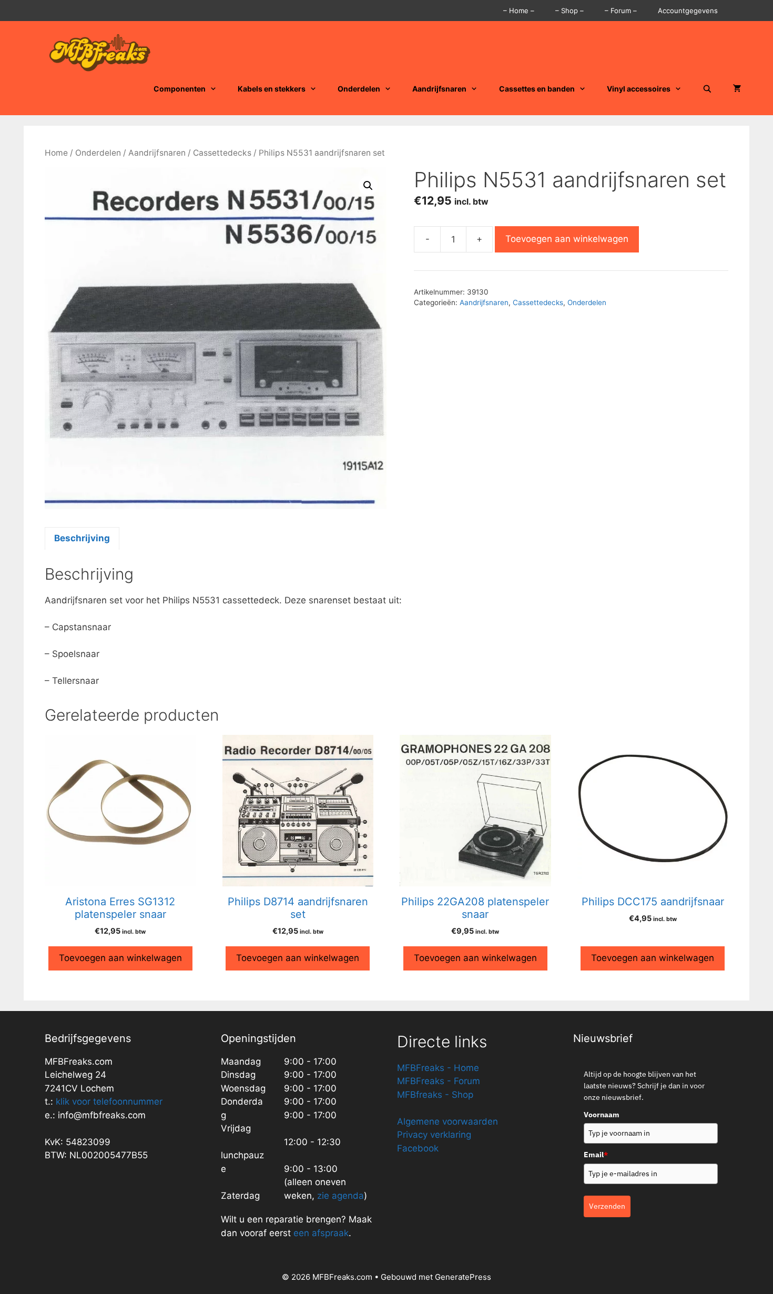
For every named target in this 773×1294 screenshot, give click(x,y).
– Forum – (621, 10)
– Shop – (569, 10)
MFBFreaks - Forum (438, 1081)
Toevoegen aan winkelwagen (566, 239)
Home (56, 153)
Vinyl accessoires (638, 88)
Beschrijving (82, 538)
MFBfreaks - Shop (435, 1094)
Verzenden (607, 1206)
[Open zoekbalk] (707, 89)
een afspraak (320, 1233)
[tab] (82, 538)
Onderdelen (359, 88)
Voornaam (601, 1114)
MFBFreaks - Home (438, 1068)
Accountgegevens (688, 10)
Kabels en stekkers (272, 88)
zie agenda (340, 1195)
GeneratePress (463, 1277)
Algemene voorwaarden (447, 1121)
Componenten (180, 88)
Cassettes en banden (537, 88)
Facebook (418, 1148)
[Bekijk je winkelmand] (737, 89)
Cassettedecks (222, 153)
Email (596, 1154)
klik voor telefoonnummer (109, 1101)
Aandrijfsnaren (439, 88)
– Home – (518, 10)
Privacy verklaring (434, 1134)
